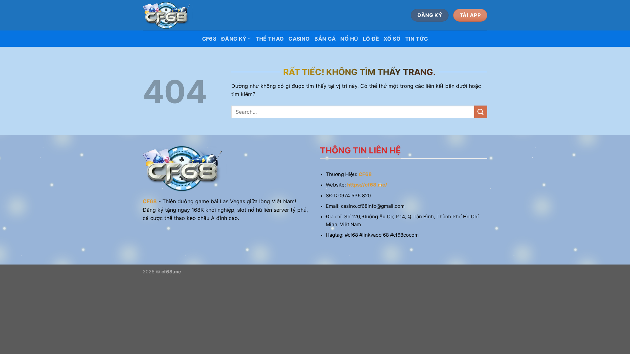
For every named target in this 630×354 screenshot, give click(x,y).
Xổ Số (392, 38)
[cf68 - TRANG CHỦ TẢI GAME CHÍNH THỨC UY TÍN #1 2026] (168, 15)
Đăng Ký (233, 38)
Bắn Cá (325, 38)
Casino (299, 38)
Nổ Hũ (349, 38)
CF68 (209, 38)
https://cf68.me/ (367, 185)
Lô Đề (371, 38)
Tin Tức (416, 38)
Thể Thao (270, 38)
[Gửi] (480, 112)
